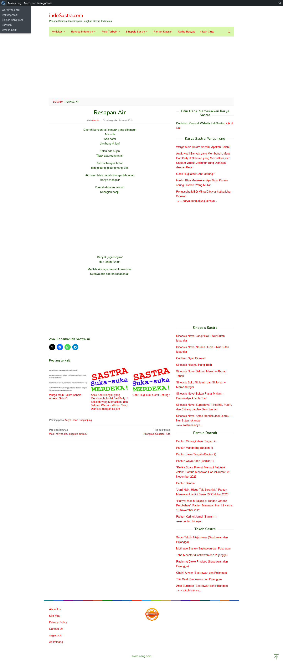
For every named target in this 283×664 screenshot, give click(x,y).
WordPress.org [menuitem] (11, 9)
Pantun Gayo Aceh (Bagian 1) (195, 461)
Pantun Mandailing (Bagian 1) (194, 447)
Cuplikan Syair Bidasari (190, 358)
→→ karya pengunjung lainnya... (196, 201)
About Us (55, 609)
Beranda (58, 101)
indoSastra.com (66, 15)
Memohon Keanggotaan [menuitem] (38, 3)
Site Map (54, 615)
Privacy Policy (58, 622)
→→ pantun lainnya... (189, 521)
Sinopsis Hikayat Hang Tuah (194, 364)
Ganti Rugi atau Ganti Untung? (151, 395)
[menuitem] (3, 3)
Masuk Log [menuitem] (14, 3)
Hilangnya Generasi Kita (156, 431)
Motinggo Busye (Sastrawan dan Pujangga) (203, 548)
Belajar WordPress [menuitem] (12, 19)
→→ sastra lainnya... (189, 425)
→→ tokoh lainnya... (189, 590)
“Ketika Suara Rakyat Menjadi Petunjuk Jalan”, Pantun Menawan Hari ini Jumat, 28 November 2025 (203, 471)
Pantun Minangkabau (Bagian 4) (196, 441)
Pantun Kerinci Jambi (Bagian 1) (196, 516)
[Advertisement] (141, 67)
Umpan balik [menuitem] (9, 29)
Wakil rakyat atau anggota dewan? (68, 431)
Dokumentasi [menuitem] (10, 14)
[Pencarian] (229, 32)
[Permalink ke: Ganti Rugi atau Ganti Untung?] (151, 379)
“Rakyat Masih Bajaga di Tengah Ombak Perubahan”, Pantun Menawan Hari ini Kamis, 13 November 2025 (204, 505)
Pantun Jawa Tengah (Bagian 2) (196, 454)
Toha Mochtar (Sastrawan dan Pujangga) (202, 555)
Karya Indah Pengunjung (78, 420)
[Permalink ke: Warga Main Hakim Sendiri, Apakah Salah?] (68, 379)
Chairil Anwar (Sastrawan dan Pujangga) (201, 572)
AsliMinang (56, 642)
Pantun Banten (185, 483)
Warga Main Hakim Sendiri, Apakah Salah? (65, 396)
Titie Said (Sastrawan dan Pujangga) (199, 579)
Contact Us (56, 629)
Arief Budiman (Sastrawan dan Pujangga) (202, 585)
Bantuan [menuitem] (7, 24)
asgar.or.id (55, 635)
